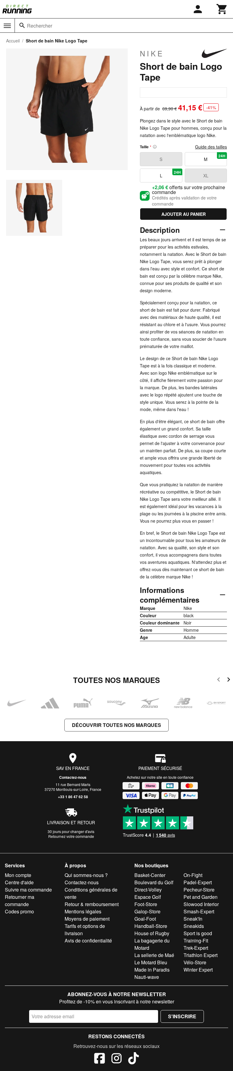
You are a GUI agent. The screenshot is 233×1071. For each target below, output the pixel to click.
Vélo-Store (195, 962)
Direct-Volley (148, 889)
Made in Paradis (152, 969)
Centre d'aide (19, 882)
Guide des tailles (211, 147)
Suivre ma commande (28, 889)
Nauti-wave (146, 976)
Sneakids (194, 925)
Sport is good (198, 933)
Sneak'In (193, 918)
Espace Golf (147, 896)
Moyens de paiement (87, 918)
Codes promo (19, 911)
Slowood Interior (201, 904)
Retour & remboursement (92, 904)
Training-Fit (196, 940)
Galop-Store (147, 911)
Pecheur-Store (199, 889)
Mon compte (18, 875)
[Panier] (222, 9)
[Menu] (7, 25)
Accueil (13, 41)
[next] (228, 680)
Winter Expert (198, 969)
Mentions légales (83, 911)
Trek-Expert (196, 947)
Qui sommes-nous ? (86, 875)
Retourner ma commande (19, 900)
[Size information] (155, 147)
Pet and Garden (201, 896)
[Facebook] (99, 1059)
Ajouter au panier (183, 214)
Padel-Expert (198, 882)
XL (205, 175)
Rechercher (39, 25)
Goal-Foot (145, 918)
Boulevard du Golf (153, 882)
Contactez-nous (72, 777)
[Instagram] (116, 1059)
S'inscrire (182, 1016)
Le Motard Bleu (150, 962)
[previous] (218, 680)
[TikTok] (133, 1059)
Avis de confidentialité (88, 940)
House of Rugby (151, 933)
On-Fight (193, 875)
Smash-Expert (199, 911)
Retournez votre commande (71, 836)
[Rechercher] (22, 25)
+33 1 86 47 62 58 (73, 796)
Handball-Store (150, 925)
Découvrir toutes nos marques (116, 724)
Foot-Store (145, 904)
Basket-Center (149, 875)
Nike (152, 53)
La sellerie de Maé (154, 955)
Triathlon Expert (201, 955)
